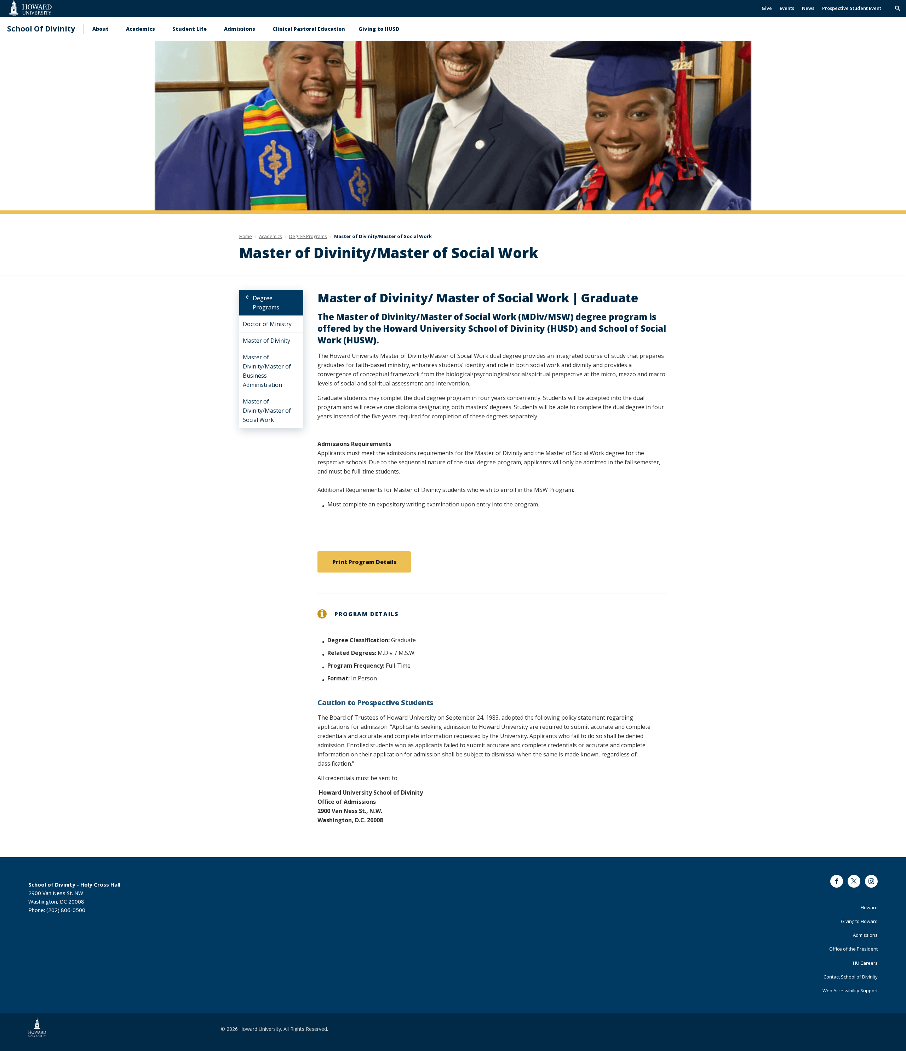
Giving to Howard (859, 921)
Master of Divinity (266, 340)
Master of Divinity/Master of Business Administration (267, 371)
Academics (140, 28)
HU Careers (865, 963)
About (100, 28)
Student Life (189, 28)
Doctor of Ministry (267, 324)
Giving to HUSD (379, 28)
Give (767, 8)
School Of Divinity (41, 28)
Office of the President (853, 949)
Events (787, 8)
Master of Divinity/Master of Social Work (267, 410)
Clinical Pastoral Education (309, 28)
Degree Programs (266, 302)
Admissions (239, 28)
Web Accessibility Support (850, 990)
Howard (869, 907)
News (808, 8)
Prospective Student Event (851, 8)
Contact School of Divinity (851, 977)
